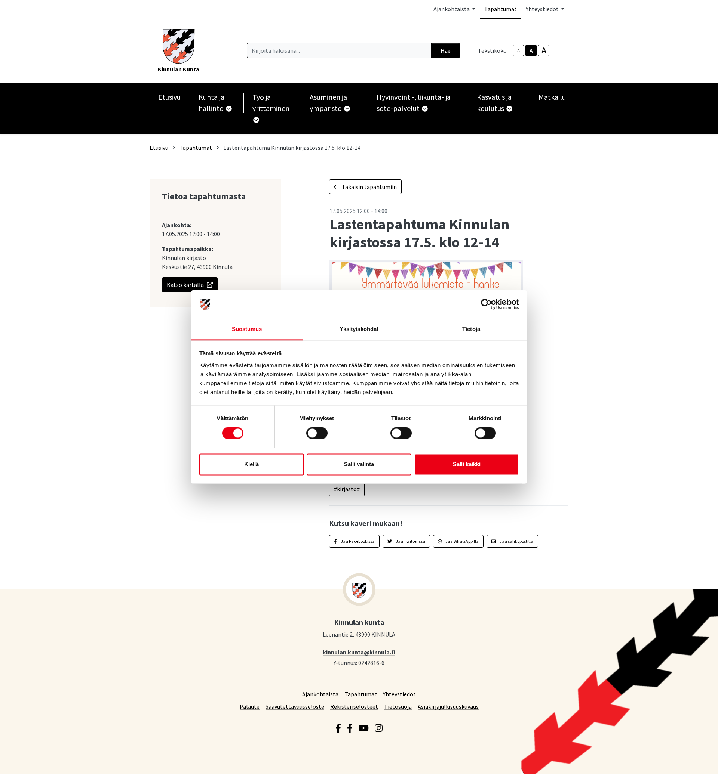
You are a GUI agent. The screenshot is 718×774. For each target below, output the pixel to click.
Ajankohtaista (320, 693)
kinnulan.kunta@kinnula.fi (359, 652)
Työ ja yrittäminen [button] (270, 102)
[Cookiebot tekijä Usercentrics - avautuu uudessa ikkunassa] (486, 304)
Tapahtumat (500, 9)
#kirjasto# (347, 489)
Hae (446, 50)
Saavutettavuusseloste (295, 706)
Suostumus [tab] (247, 329)
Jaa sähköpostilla (516, 541)
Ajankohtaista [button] (452, 9)
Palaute (250, 706)
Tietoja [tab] (471, 329)
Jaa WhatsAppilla (462, 541)
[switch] (317, 433)
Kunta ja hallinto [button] (212, 102)
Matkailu (552, 97)
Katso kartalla (185, 284)
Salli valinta (359, 464)
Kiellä (251, 464)
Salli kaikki (467, 464)
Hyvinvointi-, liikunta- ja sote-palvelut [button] (414, 102)
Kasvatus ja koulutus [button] (494, 102)
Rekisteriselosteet (354, 706)
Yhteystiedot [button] (543, 9)
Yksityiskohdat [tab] (359, 329)
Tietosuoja (398, 706)
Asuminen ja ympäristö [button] (328, 102)
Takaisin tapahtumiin (369, 187)
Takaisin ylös (690, 760)
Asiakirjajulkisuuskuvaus (448, 706)
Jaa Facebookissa (357, 541)
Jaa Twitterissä (410, 541)
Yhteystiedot (399, 693)
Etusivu (169, 97)
